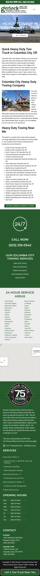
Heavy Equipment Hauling (20, 274)
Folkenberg (28, 319)
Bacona (26, 317)
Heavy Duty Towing (20, 263)
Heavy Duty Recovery (20, 267)
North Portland (29, 330)
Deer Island (8, 308)
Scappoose (8, 333)
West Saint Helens (11, 306)
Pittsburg (27, 312)
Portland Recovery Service (14, 478)
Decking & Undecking (11, 466)
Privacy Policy (11, 441)
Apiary (26, 306)
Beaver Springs (29, 301)
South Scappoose (10, 337)
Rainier (26, 308)
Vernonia (27, 324)
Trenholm (8, 319)
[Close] (4, 360)
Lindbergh (27, 303)
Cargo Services (20, 278)
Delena (26, 326)
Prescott (7, 340)
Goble (6, 326)
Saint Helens (9, 301)
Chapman (8, 328)
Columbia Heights (10, 303)
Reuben (7, 324)
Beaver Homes (9, 330)
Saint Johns (28, 337)
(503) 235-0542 (20, 245)
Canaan (7, 317)
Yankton (7, 312)
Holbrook (27, 310)
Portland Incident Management (15, 486)
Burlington (27, 315)
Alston (26, 321)
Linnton (26, 335)
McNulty (7, 310)
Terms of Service (26, 441)
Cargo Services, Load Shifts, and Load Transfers (18, 462)
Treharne (27, 333)
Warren (7, 315)
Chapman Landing (11, 335)
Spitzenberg (8, 321)
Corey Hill (27, 328)
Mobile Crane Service (20, 270)
